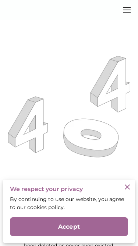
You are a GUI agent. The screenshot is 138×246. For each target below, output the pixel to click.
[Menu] (127, 10)
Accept (69, 226)
